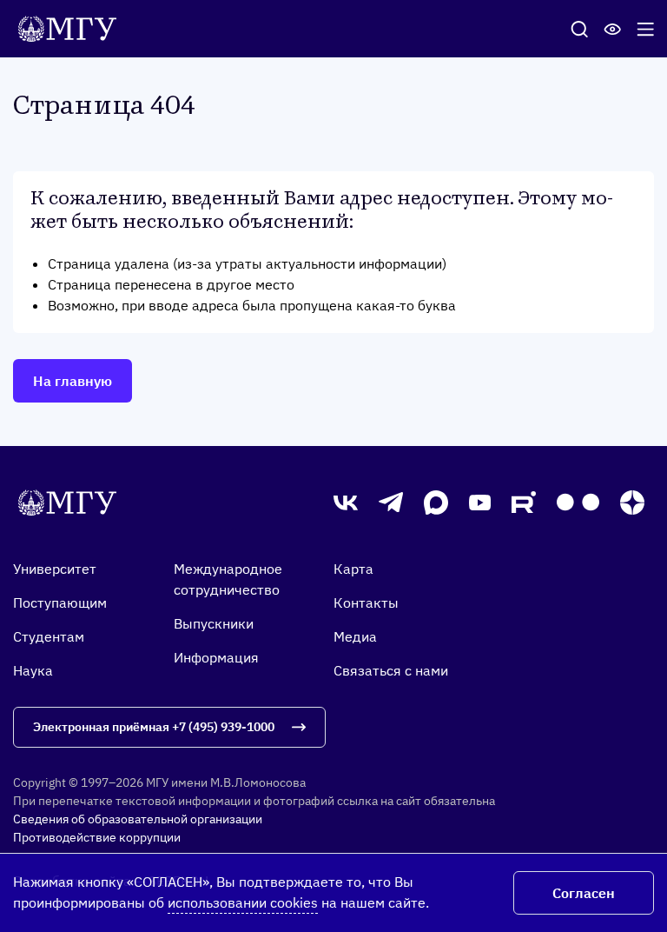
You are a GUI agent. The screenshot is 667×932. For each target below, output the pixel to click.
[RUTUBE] (524, 502)
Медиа (355, 636)
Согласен (583, 893)
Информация (216, 657)
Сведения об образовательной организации (137, 819)
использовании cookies (243, 902)
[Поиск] (579, 28)
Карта (353, 568)
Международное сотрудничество (228, 579)
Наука (33, 670)
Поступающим (60, 602)
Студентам (48, 636)
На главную (72, 380)
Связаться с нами (391, 670)
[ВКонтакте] (346, 502)
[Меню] (645, 28)
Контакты (366, 602)
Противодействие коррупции (97, 837)
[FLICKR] (578, 502)
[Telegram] (391, 502)
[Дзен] (632, 502)
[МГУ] (71, 27)
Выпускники (214, 623)
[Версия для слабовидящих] (612, 28)
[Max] (436, 502)
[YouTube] (480, 502)
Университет (54, 568)
